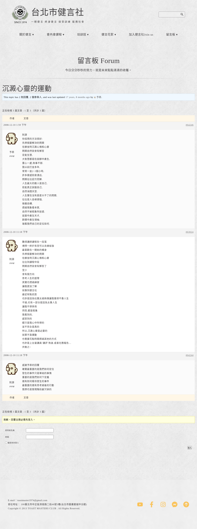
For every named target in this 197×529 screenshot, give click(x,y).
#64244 (190, 355)
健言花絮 (108, 34)
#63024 (190, 232)
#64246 (190, 125)
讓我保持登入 (13, 443)
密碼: (7, 437)
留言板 (170, 34)
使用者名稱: (10, 430)
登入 (190, 448)
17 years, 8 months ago (78, 97)
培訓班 (81, 34)
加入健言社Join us (141, 34)
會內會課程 (54, 34)
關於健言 (25, 34)
